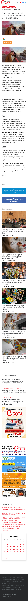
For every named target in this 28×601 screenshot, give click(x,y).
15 (20, 547)
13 (14, 547)
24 (4, 551)
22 (20, 549)
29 (20, 551)
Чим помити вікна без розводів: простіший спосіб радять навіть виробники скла (11, 528)
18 (7, 549)
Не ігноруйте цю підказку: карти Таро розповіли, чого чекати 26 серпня (13, 307)
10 (4, 547)
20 (14, 549)
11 (7, 547)
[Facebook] (23, 2)
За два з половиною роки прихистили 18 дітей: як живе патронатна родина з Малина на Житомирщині (13, 402)
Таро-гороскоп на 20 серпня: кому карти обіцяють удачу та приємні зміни (14, 358)
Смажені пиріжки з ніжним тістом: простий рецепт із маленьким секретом (13, 523)
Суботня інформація (8, 397)
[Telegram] (25, 2)
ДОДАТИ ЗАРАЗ (7, 42)
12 (10, 547)
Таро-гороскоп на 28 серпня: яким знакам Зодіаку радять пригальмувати (12, 257)
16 (23, 547)
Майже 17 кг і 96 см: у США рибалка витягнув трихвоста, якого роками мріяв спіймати (12, 381)
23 (23, 549)
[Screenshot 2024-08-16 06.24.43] (14, 55)
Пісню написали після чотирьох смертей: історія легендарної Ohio (13, 231)
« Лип (5, 558)
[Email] (18, 2)
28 (17, 551)
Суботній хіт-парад (7, 388)
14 (17, 547)
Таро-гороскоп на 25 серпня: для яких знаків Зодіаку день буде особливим (13, 333)
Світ (3, 377)
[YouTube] (20, 2)
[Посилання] (5, 2)
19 (10, 549)
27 (14, 551)
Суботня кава (17, 388)
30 (23, 551)
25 (7, 551)
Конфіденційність (7, 596)
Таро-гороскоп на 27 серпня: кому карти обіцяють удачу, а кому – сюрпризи (14, 282)
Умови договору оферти (9, 594)
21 (17, 549)
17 (4, 549)
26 (10, 551)
